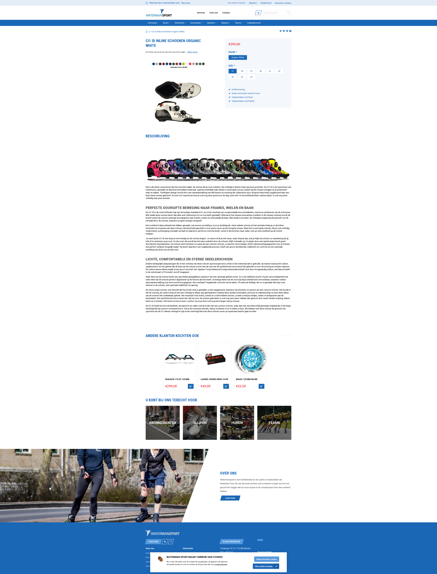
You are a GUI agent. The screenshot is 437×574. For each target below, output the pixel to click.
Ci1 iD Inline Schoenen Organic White (168, 31)
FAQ (147, 557)
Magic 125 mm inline (246, 379)
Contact (226, 12)
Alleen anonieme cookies (266, 559)
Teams (274, 423)
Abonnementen (162, 423)
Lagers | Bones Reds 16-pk (214, 379)
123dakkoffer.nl (266, 3)
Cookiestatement (220, 564)
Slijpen (200, 423)
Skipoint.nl (253, 3)
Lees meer (230, 498)
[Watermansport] (159, 13)
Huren (237, 423)
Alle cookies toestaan (263, 566)
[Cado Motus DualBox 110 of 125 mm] (179, 359)
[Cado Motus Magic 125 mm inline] (250, 359)
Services (201, 12)
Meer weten (185, 3)
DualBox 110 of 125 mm (177, 379)
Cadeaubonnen (254, 23)
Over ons (214, 12)
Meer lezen (192, 52)
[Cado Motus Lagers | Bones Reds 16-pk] (215, 359)
